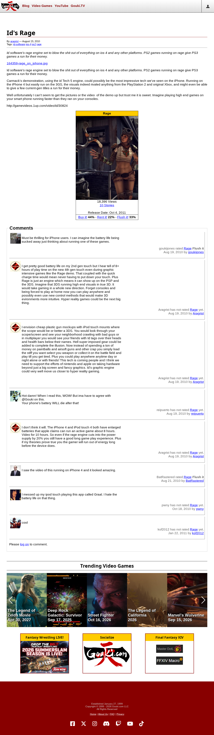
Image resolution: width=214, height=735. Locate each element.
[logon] (207, 6)
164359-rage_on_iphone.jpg (27, 63)
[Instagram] (94, 724)
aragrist (14, 41)
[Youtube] (130, 724)
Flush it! (122, 217)
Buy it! (82, 217)
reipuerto (197, 413)
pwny (200, 509)
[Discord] (106, 724)
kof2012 (198, 533)
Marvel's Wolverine (186, 615)
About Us (103, 714)
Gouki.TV (78, 6)
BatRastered (195, 480)
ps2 (34, 44)
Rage (107, 113)
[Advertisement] (107, 20)
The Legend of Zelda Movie (21, 612)
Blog (25, 6)
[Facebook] (72, 724)
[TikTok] (141, 724)
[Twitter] (83, 724)
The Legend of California (142, 612)
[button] (10, 600)
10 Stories (107, 205)
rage (39, 44)
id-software (19, 44)
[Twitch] (118, 724)
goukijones (196, 252)
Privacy (120, 714)
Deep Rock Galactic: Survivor (65, 612)
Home (93, 714)
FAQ (112, 714)
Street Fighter (101, 615)
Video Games (42, 6)
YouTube (61, 6)
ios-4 (28, 44)
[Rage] (107, 157)
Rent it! (102, 217)
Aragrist (198, 313)
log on (24, 544)
